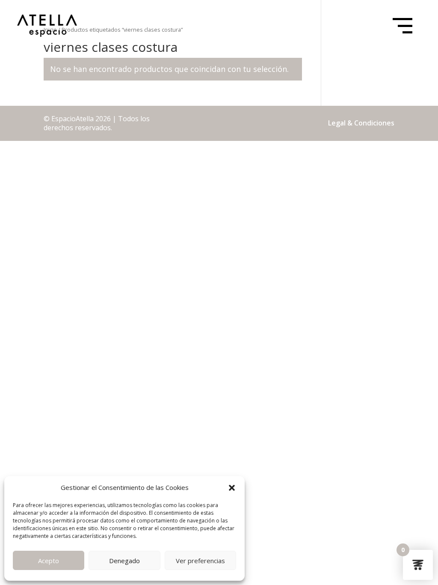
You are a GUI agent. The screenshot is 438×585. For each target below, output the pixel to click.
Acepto (48, 560)
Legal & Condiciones (361, 123)
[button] (232, 488)
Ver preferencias (200, 560)
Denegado (124, 560)
